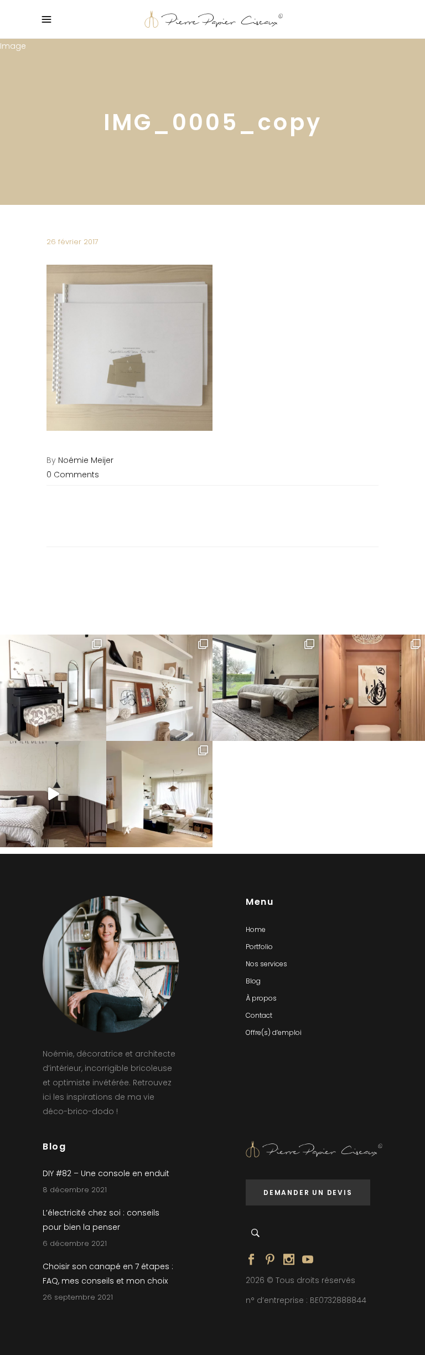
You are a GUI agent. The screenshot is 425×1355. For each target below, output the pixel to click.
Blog (253, 981)
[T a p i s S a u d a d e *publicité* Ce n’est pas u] (265, 688)
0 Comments (72, 474)
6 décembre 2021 (75, 1243)
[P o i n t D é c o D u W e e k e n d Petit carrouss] (159, 794)
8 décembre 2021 (75, 1189)
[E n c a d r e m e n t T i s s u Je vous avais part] (159, 688)
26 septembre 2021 (78, 1297)
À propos (261, 998)
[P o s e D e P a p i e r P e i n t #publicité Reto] (53, 794)
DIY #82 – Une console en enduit (106, 1173)
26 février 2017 (72, 241)
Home (256, 929)
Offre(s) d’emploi (274, 1032)
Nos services (266, 963)
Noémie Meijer (85, 460)
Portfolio (259, 946)
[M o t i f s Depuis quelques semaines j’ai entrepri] (53, 688)
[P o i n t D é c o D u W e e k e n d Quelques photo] (372, 688)
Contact (259, 1015)
